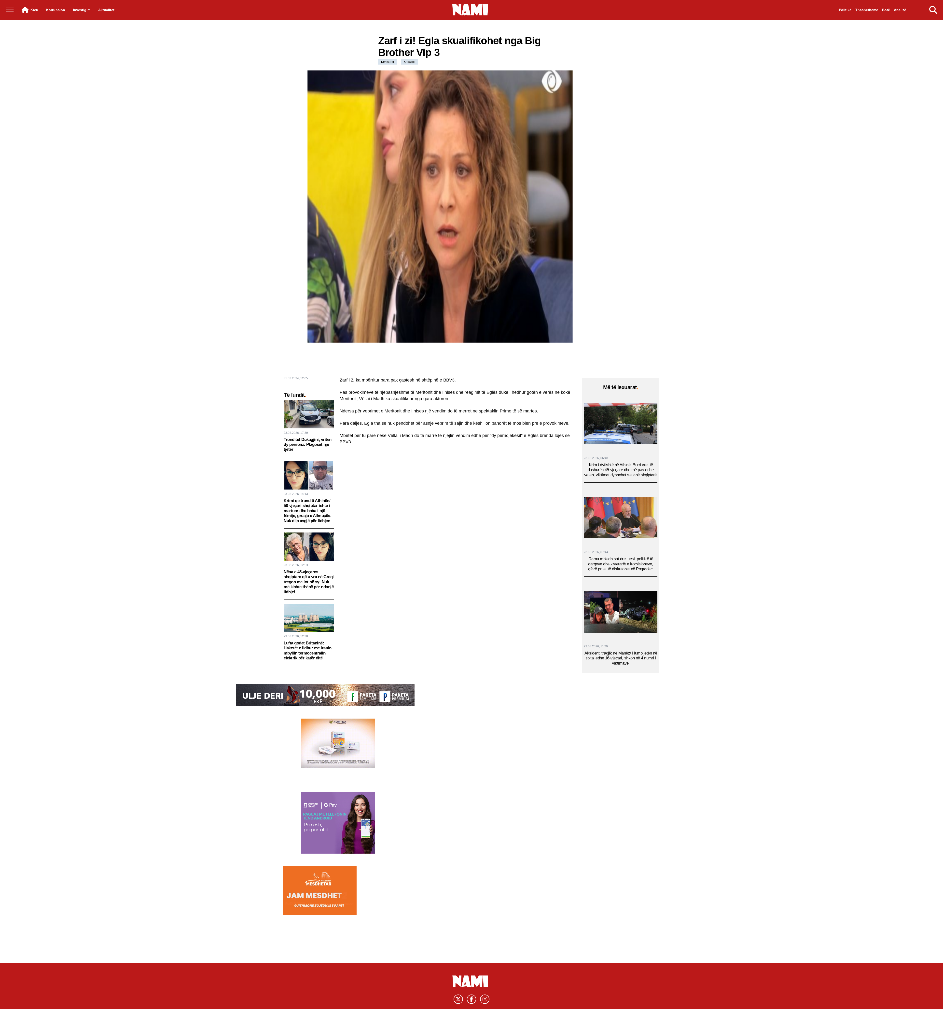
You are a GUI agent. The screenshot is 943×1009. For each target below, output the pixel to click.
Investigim (81, 10)
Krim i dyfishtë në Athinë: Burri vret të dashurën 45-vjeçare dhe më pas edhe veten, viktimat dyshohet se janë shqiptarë (620, 470)
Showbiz (409, 62)
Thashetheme (866, 10)
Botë (886, 10)
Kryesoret (387, 62)
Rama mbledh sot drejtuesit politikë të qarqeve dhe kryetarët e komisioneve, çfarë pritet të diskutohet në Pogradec (620, 564)
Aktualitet (106, 10)
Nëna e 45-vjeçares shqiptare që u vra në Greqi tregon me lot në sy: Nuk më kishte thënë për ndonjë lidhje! (309, 582)
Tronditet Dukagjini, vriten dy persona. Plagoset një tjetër (308, 444)
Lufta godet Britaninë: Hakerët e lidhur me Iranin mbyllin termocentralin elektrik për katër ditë (307, 650)
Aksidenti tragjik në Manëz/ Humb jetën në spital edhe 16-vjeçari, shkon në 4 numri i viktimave (620, 658)
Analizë (900, 10)
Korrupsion (55, 10)
